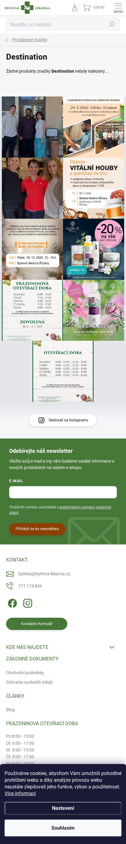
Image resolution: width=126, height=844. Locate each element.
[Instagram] (26, 602)
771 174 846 (30, 586)
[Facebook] (11, 602)
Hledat (111, 24)
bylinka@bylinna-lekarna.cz (44, 573)
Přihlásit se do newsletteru (37, 529)
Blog (10, 709)
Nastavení (63, 808)
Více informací (20, 793)
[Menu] (118, 7)
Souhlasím (63, 828)
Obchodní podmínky (25, 672)
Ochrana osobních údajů (29, 682)
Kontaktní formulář (37, 624)
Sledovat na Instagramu (68, 420)
